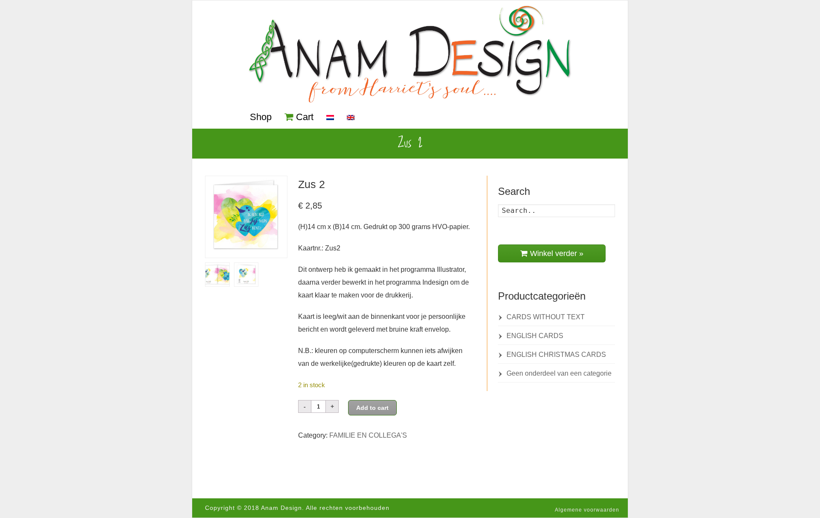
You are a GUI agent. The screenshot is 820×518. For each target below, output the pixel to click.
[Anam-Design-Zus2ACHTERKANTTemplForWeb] (246, 274)
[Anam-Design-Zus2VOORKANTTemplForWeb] (246, 217)
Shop (261, 117)
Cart (304, 117)
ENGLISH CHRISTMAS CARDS (556, 354)
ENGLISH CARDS (535, 335)
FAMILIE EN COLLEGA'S (368, 435)
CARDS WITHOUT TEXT (546, 317)
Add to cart (372, 407)
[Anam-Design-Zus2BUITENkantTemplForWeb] (217, 274)
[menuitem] (330, 118)
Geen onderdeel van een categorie (559, 373)
